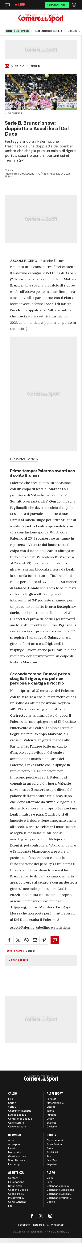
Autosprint (14, 1144)
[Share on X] (18, 940)
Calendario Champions (60, 1189)
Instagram (39, 1224)
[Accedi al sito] (74, 4)
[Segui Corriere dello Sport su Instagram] (50, 1216)
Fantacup (14, 1164)
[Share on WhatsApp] (26, 940)
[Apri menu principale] (7, 4)
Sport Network (16, 1160)
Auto (11, 1140)
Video (50, 1178)
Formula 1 (52, 1099)
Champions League (19, 1110)
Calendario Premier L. (59, 1197)
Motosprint (14, 1152)
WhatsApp (57, 1224)
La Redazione (16, 1182)
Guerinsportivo (17, 1156)
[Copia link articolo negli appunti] (43, 940)
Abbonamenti (55, 1140)
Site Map (52, 1160)
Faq (10, 1205)
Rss (49, 1156)
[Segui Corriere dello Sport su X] (41, 1216)
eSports (51, 1122)
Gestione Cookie (18, 1189)
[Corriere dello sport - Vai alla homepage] (41, 18)
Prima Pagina (54, 1144)
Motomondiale (55, 1103)
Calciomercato (17, 1126)
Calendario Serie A (48, 31)
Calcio (72, 31)
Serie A (12, 1103)
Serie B (35, 66)
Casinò (51, 1201)
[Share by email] (35, 940)
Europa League (17, 1114)
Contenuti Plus (17, 31)
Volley (50, 1118)
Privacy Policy (16, 1197)
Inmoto (12, 1148)
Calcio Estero (16, 1122)
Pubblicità (52, 1152)
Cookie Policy (16, 1193)
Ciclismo (52, 1126)
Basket (51, 1106)
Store (50, 1148)
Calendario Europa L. (59, 1193)
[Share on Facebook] (9, 940)
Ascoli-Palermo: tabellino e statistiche (40, 927)
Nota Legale (15, 1186)
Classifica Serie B (24, 459)
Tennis (50, 1110)
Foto (49, 1182)
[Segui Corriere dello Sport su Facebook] (32, 1216)
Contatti (13, 1178)
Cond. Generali (17, 1201)
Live (21, 5)
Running (51, 1114)
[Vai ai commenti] (55, 940)
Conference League (20, 1118)
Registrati (52, 1164)
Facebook (24, 1224)
